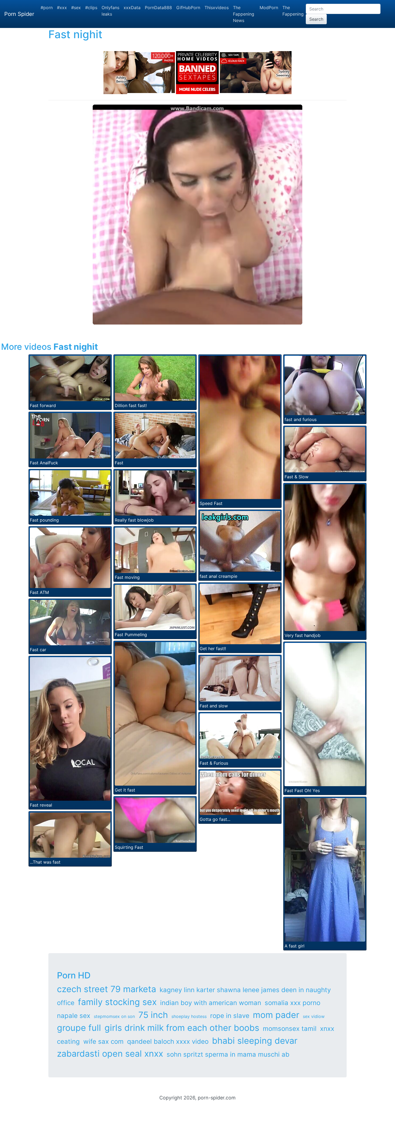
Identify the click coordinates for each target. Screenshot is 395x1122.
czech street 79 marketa (106, 989)
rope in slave (229, 1016)
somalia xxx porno (292, 1003)
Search (316, 19)
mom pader (276, 1015)
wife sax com (103, 1041)
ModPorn (269, 7)
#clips (91, 7)
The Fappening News (243, 14)
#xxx (62, 7)
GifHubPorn (188, 7)
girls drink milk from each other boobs (182, 1028)
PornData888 (158, 7)
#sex (76, 7)
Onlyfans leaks (110, 11)
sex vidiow (314, 1016)
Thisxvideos (216, 7)
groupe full (79, 1028)
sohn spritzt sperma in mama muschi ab (228, 1054)
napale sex (73, 1016)
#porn (47, 7)
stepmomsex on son (114, 1016)
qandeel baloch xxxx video (168, 1041)
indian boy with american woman (210, 1003)
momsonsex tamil (290, 1028)
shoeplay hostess (189, 1016)
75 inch (153, 1015)
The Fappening (293, 11)
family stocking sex (117, 1002)
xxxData (132, 7)
